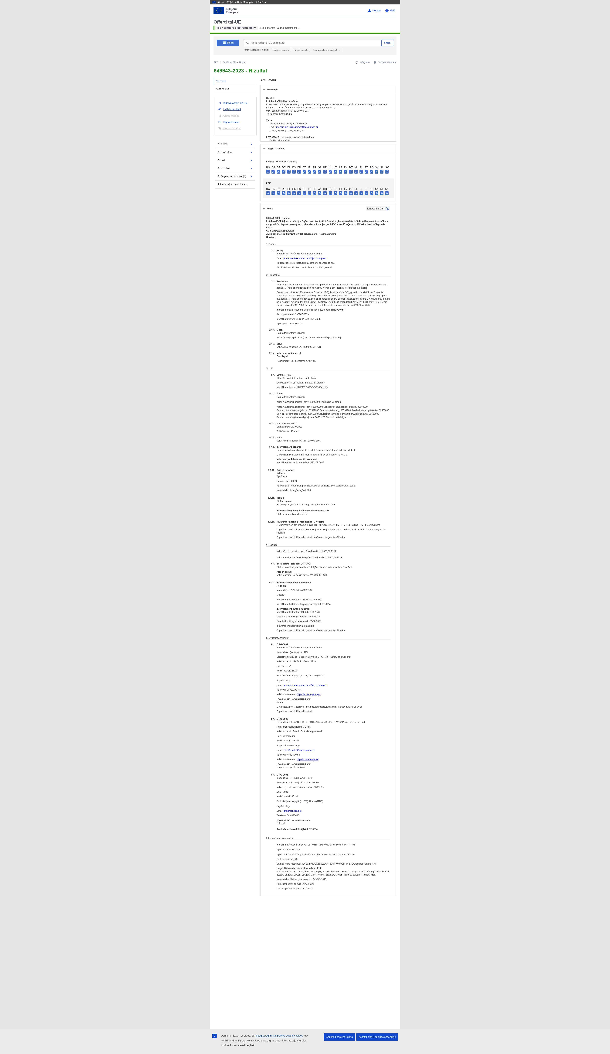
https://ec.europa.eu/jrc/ (309, 694)
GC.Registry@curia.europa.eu (299, 750)
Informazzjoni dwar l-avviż (232, 184)
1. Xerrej (223, 144)
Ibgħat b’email (231, 122)
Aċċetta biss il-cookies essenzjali (377, 1037)
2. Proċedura (225, 152)
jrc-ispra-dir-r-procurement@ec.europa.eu (297, 127)
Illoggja (376, 10)
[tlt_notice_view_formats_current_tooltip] (387, 208)
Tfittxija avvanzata (280, 50)
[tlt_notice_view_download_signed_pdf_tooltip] (268, 172)
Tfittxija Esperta (300, 50)
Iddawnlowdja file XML (236, 103)
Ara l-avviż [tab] (221, 81)
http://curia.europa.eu (308, 759)
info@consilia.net (292, 810)
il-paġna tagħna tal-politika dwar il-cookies (279, 1035)
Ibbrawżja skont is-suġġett (325, 50)
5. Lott (221, 160)
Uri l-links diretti (232, 109)
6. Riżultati (224, 168)
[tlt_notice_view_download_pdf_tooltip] (268, 193)
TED (216, 62)
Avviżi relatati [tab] (222, 88)
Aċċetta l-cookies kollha (339, 1037)
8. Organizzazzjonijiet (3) (232, 176)
